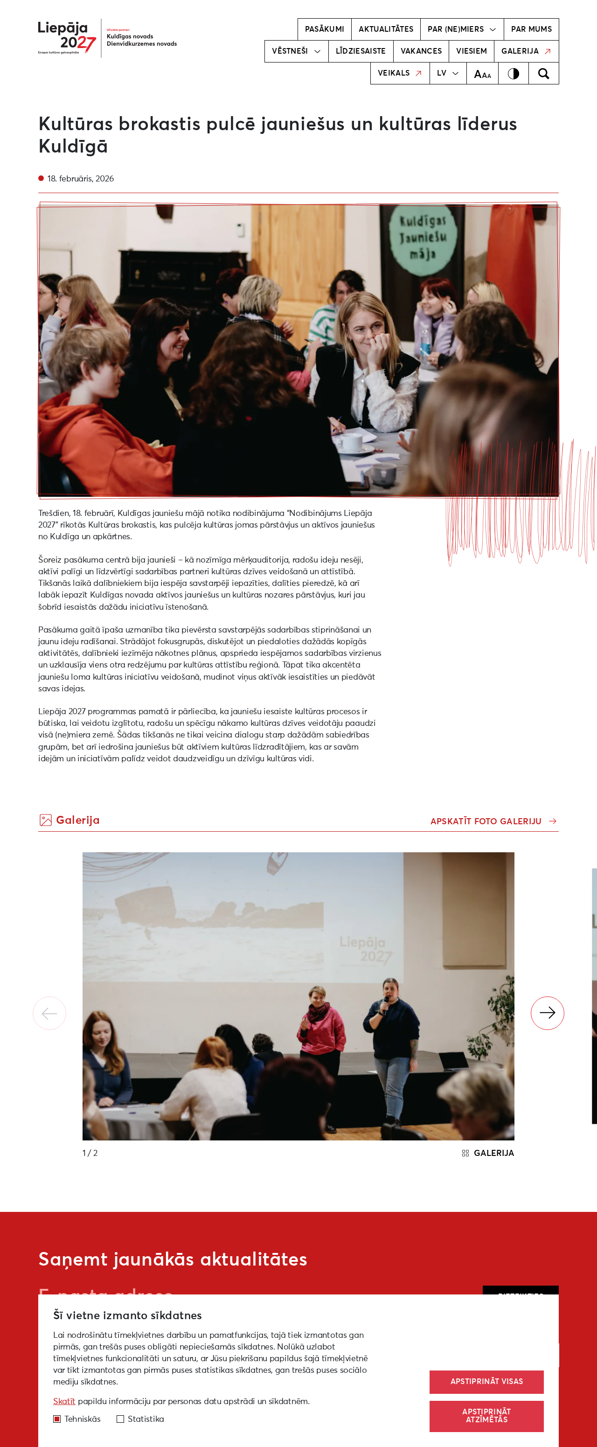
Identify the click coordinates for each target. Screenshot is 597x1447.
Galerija (520, 51)
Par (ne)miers (456, 29)
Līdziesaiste (361, 51)
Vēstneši (290, 51)
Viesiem (471, 51)
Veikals (394, 73)
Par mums (531, 29)
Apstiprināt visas (487, 1381)
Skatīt (64, 1402)
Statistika (146, 1419)
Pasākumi (325, 29)
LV (441, 73)
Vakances (421, 51)
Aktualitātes (386, 29)
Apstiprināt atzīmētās (486, 1416)
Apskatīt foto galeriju (487, 822)
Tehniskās (82, 1419)
